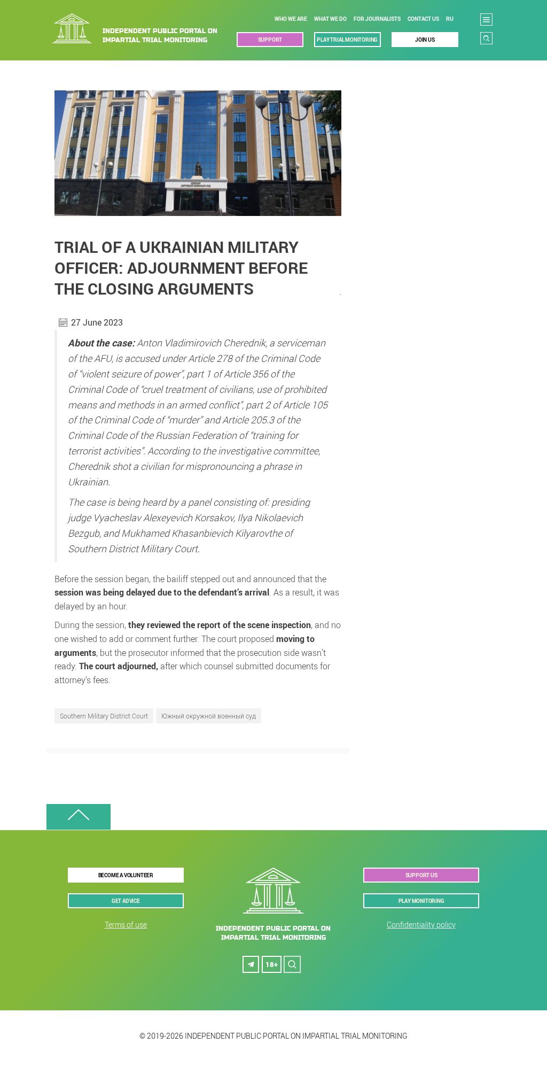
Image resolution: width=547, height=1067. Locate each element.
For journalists (377, 18)
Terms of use (126, 924)
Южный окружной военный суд (208, 716)
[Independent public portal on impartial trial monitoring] (144, 28)
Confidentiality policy (421, 924)
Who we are (291, 18)
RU (450, 18)
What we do (330, 18)
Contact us (423, 18)
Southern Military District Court (104, 716)
